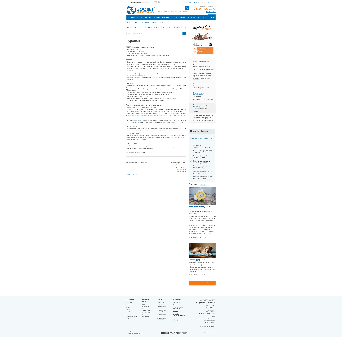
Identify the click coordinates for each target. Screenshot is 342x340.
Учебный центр (193, 17)
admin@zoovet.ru (210, 322)
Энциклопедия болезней (202, 73)
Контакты (211, 17)
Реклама (175, 305)
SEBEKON (138, 332)
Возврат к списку (131, 174)
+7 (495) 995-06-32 (210, 305)
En (127, 2)
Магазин (148, 17)
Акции (128, 307)
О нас (203, 17)
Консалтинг (145, 319)
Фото (127, 314)
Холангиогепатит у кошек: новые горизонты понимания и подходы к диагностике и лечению (201, 210)
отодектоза (138, 120)
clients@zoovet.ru (181, 171)
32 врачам (172, 11)
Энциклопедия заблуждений (198, 93)
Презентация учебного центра (146, 309)
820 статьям (184, 11)
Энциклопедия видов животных (201, 62)
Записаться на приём (192, 2)
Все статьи (203, 184)
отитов (171, 61)
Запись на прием (181, 169)
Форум (182, 17)
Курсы (143, 304)
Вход (205, 2)
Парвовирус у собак (197, 260)
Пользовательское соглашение (178, 307)
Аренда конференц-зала (147, 313)
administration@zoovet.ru (208, 326)
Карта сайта (176, 302)
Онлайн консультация (161, 17)
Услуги (139, 17)
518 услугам (178, 11)
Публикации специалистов (203, 115)
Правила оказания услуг (131, 317)
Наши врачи (129, 305)
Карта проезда (212, 13)
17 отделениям (165, 11)
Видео (128, 311)
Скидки (128, 309)
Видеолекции (145, 306)
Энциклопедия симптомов (202, 84)
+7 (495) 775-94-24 (204, 9)
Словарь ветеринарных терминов (201, 105)
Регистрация (212, 2)
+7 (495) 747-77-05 (210, 307)
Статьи (175, 17)
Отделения (129, 302)
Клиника (131, 17)
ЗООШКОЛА (145, 316)
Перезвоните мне (211, 11)
